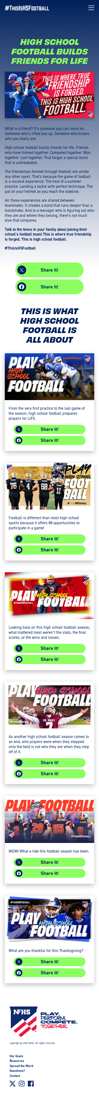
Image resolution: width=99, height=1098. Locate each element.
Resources (17, 1061)
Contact (15, 1076)
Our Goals (16, 1056)
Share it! (49, 270)
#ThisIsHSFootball (20, 248)
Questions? (17, 1071)
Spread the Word (21, 1066)
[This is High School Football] (29, 8)
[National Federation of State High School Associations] (52, 1022)
